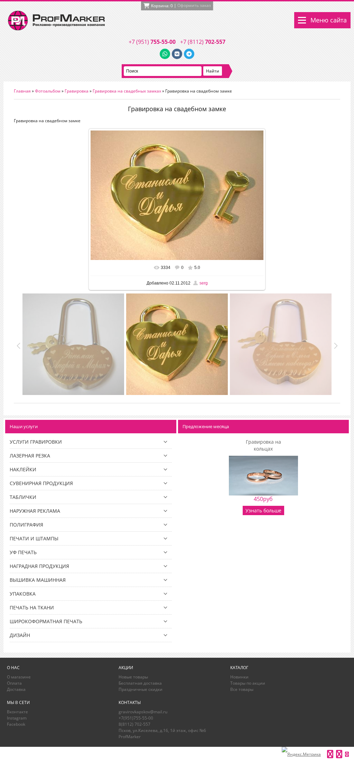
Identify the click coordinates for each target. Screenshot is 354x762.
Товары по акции (247, 683)
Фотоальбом (47, 91)
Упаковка (23, 593)
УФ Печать (23, 552)
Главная (22, 91)
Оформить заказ (194, 5)
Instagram (17, 718)
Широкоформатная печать (46, 621)
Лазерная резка (30, 455)
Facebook (16, 724)
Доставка (16, 689)
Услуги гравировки (36, 441)
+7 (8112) (202, 42)
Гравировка (76, 91)
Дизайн (20, 635)
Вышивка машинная (38, 580)
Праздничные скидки (140, 689)
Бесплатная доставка (140, 683)
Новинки (239, 677)
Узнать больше (263, 510)
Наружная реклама (35, 511)
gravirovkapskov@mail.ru (143, 712)
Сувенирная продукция (41, 483)
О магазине (19, 677)
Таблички (23, 497)
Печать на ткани (32, 607)
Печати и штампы (34, 538)
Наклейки (23, 469)
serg (203, 283)
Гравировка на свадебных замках (127, 91)
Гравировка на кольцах (263, 445)
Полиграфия (26, 524)
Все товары (241, 689)
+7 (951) (152, 42)
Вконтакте (17, 712)
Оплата (14, 683)
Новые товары (133, 677)
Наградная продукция (39, 566)
